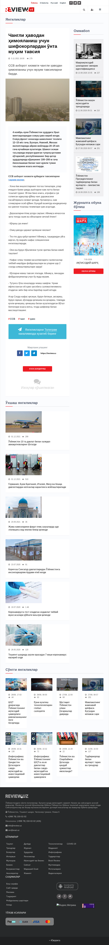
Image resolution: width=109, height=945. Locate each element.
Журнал (27, 848)
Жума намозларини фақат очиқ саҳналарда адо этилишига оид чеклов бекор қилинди (33, 528)
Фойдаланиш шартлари (17, 900)
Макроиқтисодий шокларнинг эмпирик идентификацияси (87, 65)
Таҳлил (9, 844)
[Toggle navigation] (100, 9)
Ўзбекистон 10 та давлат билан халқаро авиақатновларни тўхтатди (29, 443)
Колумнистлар (13, 869)
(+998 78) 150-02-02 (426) (29, 821)
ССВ (12, 319)
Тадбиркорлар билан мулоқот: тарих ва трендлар (93, 760)
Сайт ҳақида (12, 888)
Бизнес (9, 865)
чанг (22, 319)
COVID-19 (71, 844)
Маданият (53, 848)
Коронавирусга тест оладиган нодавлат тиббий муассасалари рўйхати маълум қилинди (33, 613)
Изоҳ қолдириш (37, 369)
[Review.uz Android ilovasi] (67, 886)
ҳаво (32, 319)
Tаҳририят (11, 896)
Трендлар (10, 848)
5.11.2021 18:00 (17, 58)
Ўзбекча (34, 3)
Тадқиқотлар (54, 856)
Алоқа (9, 905)
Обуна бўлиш (89, 271)
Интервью (10, 856)
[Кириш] (92, 10)
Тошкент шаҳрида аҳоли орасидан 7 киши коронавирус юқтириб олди (37, 656)
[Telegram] (75, 3)
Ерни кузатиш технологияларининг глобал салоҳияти (42, 706)
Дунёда (27, 844)
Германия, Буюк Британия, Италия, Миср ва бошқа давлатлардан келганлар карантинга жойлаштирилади (37, 485)
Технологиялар (55, 844)
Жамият (27, 873)
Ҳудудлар (28, 852)
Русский (54, 3)
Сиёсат (27, 865)
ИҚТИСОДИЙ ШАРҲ (87, 263)
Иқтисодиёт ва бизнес (34, 860)
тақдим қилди (16, 180)
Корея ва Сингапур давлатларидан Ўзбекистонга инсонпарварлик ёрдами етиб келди (34, 571)
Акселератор (12, 873)
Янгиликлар (29, 856)
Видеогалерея (55, 873)
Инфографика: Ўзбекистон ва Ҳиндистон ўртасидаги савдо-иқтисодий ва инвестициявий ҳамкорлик (16, 766)
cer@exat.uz (13, 830)
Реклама (10, 892)
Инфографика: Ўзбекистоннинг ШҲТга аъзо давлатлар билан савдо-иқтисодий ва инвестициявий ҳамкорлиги (42, 766)
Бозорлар (10, 852)
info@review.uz (15, 825)
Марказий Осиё (31, 869)
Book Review (54, 860)
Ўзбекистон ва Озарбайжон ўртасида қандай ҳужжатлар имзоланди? (67, 763)
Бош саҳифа (12, 884)
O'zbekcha (44, 3)
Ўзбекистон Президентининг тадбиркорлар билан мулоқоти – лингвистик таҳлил (88, 182)
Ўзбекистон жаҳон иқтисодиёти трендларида (85, 103)
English (63, 3)
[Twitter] (79, 3)
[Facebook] (71, 3)
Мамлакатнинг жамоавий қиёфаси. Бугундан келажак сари (88, 141)
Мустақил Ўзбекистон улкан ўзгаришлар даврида (65, 708)
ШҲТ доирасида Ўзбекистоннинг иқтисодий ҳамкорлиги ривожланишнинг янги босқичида (16, 712)
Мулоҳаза (10, 860)
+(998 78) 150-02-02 (17, 816)
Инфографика (55, 852)
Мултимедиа (54, 865)
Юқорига (55, 940)
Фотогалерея (54, 869)
